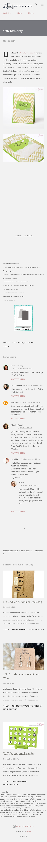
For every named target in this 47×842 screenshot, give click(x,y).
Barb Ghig (15, 402)
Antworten (18, 379)
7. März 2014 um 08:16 (30, 402)
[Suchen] (36, 4)
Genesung (29, 342)
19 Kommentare (20, 781)
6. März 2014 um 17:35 (22, 369)
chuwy (29, 831)
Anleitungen (16, 342)
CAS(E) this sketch (28, 53)
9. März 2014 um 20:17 (30, 485)
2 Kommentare (19, 629)
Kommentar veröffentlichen (27, 706)
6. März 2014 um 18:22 (33, 385)
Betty (21, 482)
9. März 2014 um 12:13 (30, 459)
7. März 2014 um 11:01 (22, 428)
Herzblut (15, 459)
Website (7, 13)
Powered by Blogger (25, 826)
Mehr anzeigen (36, 629)
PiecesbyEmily (17, 366)
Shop (19, 13)
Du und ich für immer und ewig (22, 602)
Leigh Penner (16, 385)
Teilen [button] (6, 346)
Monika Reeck (17, 425)
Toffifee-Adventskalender (18, 753)
